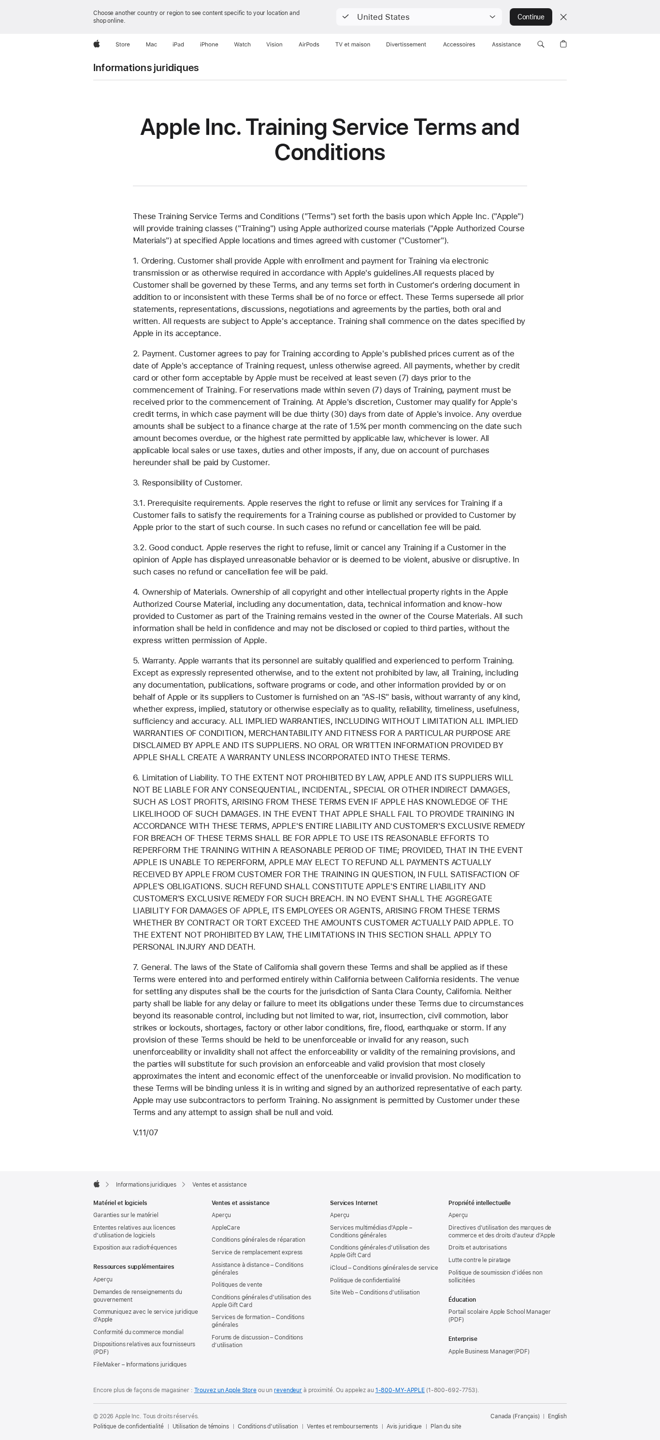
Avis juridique (404, 1426)
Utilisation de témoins (200, 1426)
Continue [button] (531, 17)
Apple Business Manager (481, 1351)
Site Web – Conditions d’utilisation (375, 1292)
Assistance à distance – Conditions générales (257, 1269)
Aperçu (103, 1279)
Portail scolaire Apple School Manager (499, 1311)
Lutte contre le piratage (479, 1260)
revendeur (288, 1390)
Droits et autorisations (477, 1247)
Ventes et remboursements (342, 1426)
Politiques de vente (237, 1284)
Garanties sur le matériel (125, 1215)
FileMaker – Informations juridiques (140, 1364)
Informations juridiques (146, 67)
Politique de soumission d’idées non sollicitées (495, 1276)
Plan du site (445, 1426)
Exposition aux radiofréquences (134, 1247)
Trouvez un (225, 1390)
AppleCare (226, 1227)
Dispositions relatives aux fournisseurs (144, 1344)
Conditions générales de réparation (258, 1239)
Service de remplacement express (257, 1252)
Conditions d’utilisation (268, 1426)
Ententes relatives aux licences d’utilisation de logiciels (134, 1231)
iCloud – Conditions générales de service (384, 1267)
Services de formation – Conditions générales (258, 1321)
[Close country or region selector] (563, 17)
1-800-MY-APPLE (400, 1390)
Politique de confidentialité (365, 1280)
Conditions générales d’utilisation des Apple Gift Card (261, 1301)
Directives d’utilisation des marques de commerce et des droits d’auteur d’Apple (501, 1231)
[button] (419, 17)
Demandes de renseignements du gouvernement (137, 1296)
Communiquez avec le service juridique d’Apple (145, 1315)
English (557, 1416)
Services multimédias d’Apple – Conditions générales (371, 1231)
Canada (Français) (515, 1416)
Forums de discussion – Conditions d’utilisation (257, 1341)
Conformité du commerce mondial (138, 1332)
